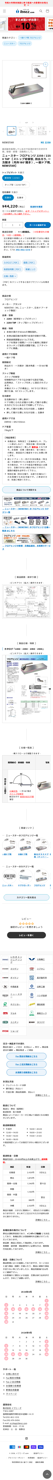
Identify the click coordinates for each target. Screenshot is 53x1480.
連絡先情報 (39, 1462)
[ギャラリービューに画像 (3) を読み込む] (32, 130)
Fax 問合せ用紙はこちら (27, 1056)
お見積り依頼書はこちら (26, 1072)
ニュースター (9, 43)
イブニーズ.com (22, 1453)
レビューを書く (26, 935)
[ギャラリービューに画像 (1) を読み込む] (11, 130)
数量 (4, 219)
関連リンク (31, 269)
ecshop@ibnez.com (18, 1423)
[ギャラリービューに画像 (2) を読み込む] (22, 130)
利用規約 (31, 1458)
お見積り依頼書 (13, 1385)
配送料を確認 (36, 206)
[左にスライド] (20, 122)
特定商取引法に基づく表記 (22, 1462)
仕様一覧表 (9, 276)
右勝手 (8, 197)
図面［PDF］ (29, 262)
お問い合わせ (12, 1373)
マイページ (11, 1393)
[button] (4, 11)
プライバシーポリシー (16, 1458)
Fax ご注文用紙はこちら (27, 1064)
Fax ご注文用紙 (13, 1381)
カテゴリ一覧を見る (26, 897)
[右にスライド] (33, 122)
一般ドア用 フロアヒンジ (30, 37)
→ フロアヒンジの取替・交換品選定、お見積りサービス (26, 547)
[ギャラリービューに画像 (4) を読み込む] (42, 130)
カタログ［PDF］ (11, 262)
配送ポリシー (43, 1458)
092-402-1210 (23, 249)
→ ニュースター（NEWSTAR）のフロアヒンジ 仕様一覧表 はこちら (26, 529)
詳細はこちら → (42, 1095)
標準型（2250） (13, 177)
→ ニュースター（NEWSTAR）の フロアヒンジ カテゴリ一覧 (25, 510)
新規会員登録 (12, 1389)
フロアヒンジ (24, 43)
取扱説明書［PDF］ (12, 269)
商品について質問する (26, 489)
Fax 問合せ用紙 (13, 1377)
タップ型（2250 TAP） (16, 184)
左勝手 (20, 197)
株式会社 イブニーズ (12, 1408)
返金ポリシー (39, 1453)
